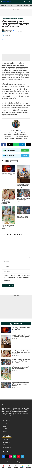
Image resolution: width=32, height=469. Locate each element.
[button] (24, 2)
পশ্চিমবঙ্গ (26, 6)
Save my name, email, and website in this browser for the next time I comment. (17, 277)
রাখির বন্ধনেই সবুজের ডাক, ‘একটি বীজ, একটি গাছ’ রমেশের (8, 227)
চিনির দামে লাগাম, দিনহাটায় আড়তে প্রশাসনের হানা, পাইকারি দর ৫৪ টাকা (23, 200)
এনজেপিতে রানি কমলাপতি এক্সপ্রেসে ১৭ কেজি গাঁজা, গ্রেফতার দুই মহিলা (23, 186)
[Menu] (29, 2)
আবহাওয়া (3, 6)
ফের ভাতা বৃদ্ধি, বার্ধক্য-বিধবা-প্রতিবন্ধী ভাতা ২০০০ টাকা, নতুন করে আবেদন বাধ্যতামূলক (8, 202)
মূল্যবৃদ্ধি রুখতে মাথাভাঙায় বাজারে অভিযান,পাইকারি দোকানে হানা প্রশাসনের (23, 216)
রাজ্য (22, 19)
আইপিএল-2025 (11, 6)
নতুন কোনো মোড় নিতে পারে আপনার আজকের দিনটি (8, 174)
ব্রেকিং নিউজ (18, 19)
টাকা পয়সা (19, 6)
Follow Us (7, 36)
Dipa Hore (10, 30)
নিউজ (13, 19)
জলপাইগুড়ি (9, 19)
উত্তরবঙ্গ (5, 19)
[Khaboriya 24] (7, 2)
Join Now (25, 150)
